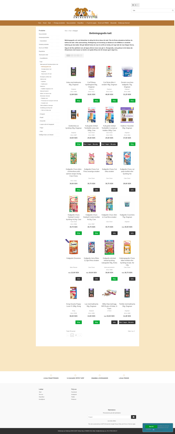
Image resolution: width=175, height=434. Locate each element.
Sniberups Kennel (124, 23)
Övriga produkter (59, 23)
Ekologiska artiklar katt (45, 76)
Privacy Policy (118, 424)
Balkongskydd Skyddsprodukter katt (49, 64)
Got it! (151, 426)
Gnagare (42, 114)
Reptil (41, 117)
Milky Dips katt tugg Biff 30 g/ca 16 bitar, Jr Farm (109, 306)
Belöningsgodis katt (46, 66)
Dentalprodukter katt (46, 69)
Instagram (74, 394)
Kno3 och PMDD (103, 23)
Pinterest (73, 399)
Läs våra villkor (112, 421)
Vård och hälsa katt (46, 110)
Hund (44, 23)
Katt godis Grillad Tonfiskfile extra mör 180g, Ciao (91, 128)
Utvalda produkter (44, 44)
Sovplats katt (44, 103)
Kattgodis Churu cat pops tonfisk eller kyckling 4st (127, 171)
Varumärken (43, 41)
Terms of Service (128, 424)
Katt (49, 23)
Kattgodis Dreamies (74, 258)
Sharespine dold (43, 55)
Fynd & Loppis (91, 23)
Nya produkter (71, 23)
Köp (78, 100)
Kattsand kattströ (44, 91)
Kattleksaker (44, 84)
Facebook (74, 392)
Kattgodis (43, 71)
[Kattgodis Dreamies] (67, 241)
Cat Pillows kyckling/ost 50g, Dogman (91, 85)
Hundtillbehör (44, 58)
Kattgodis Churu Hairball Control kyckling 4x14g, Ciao (73, 217)
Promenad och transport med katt (49, 100)
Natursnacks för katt (46, 73)
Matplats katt (44, 98)
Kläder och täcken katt (45, 93)
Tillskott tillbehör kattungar (46, 105)
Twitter (73, 397)
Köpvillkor (80, 23)
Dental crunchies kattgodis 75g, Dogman (127, 85)
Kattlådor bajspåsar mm (47, 88)
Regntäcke (42, 51)
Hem (39, 23)
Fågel (41, 128)
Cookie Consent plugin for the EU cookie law (158, 430)
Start (40, 392)
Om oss (41, 394)
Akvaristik (113, 23)
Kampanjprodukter (44, 37)
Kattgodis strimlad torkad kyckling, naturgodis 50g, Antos (109, 260)
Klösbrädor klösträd (45, 96)
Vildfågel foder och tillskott (46, 135)
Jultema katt (43, 79)
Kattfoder (43, 81)
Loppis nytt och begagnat (47, 124)
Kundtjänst (42, 399)
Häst (41, 131)
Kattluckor (42, 86)
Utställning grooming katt (46, 107)
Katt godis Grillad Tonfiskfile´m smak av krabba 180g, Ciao (109, 128)
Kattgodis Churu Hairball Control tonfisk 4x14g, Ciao (91, 217)
